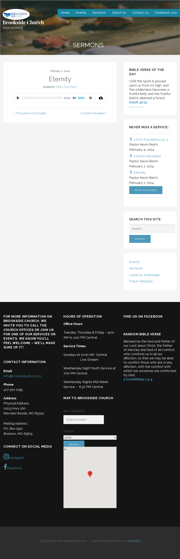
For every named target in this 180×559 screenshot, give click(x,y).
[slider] (42, 98)
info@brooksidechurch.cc (22, 376)
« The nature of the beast (29, 113)
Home (65, 12)
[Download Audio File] (101, 98)
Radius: (68, 431)
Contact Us (140, 12)
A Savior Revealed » (94, 113)
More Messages (146, 190)
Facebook (14, 468)
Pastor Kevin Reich (66, 86)
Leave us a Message (144, 275)
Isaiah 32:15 (138, 102)
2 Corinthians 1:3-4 (138, 379)
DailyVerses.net (136, 107)
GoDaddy (134, 541)
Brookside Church (23, 22)
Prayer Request (141, 281)
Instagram (16, 458)
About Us (119, 12)
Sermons (99, 12)
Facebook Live (166, 12)
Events (81, 12)
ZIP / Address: (74, 411)
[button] (90, 474)
